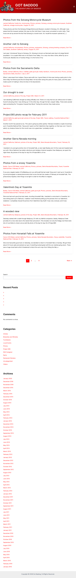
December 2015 (8, 387)
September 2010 (8, 542)
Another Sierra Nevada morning (19, 138)
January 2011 (7, 530)
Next (69, 260)
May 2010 (6, 554)
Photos (32, 23)
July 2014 (6, 406)
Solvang (43, 23)
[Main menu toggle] (74, 7)
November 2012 (8, 463)
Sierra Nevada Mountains (49, 142)
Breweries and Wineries (10, 337)
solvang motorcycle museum (56, 23)
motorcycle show (55, 71)
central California (8, 23)
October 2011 (7, 503)
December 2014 (8, 397)
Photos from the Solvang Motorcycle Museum (27, 19)
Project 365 (30, 96)
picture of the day (20, 96)
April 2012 (6, 485)
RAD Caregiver (7, 352)
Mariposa (17, 215)
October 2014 (7, 400)
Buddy (5, 71)
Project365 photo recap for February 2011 (25, 114)
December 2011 (8, 497)
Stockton (18, 74)
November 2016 (8, 384)
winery (26, 49)
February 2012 (7, 491)
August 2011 (7, 509)
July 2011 (6, 512)
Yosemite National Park (61, 118)
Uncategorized (8, 361)
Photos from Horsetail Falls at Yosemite (23, 233)
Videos (5, 364)
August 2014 (7, 403)
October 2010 (7, 539)
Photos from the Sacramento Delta (21, 68)
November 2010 (8, 536)
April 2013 (6, 448)
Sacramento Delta (8, 74)
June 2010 (6, 551)
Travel (46, 118)
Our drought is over (13, 92)
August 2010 (7, 545)
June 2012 (6, 479)
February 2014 (7, 418)
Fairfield (26, 71)
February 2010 (7, 564)
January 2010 (7, 567)
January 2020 (7, 378)
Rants (5, 355)
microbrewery (19, 47)
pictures (38, 23)
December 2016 (8, 381)
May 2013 (6, 445)
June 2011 (6, 515)
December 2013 (8, 424)
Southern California (17, 49)
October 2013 (7, 430)
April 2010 (6, 557)
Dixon (21, 71)
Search (5, 274)
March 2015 (7, 390)
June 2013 (6, 442)
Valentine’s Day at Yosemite (17, 187)
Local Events (7, 343)
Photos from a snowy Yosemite (19, 163)
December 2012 (8, 460)
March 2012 (7, 488)
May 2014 (6, 412)
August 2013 (7, 436)
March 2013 (7, 451)
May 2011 (6, 518)
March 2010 (7, 560)
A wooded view (11, 211)
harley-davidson (44, 71)
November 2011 (8, 500)
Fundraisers (7, 340)
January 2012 (7, 494)
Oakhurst (17, 142)
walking (50, 118)
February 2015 (7, 394)
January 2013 (7, 457)
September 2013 (8, 433)
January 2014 (7, 421)
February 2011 (7, 527)
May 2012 (6, 482)
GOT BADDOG (26, 5)
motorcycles (26, 23)
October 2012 (7, 466)
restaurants (38, 47)
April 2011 (6, 521)
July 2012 (6, 475)
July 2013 (6, 439)
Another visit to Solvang (15, 44)
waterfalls (61, 237)
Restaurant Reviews (9, 358)
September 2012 (8, 469)
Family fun (18, 23)
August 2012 (7, 472)
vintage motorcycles (16, 25)
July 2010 (6, 548)
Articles (5, 334)
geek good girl (33, 71)
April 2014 (6, 415)
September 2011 (8, 506)
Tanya (56, 237)
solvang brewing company (57, 47)
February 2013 (7, 454)
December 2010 (8, 533)
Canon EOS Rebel (13, 166)
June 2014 (6, 409)
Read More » (7, 38)
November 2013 (8, 427)
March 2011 (7, 524)
